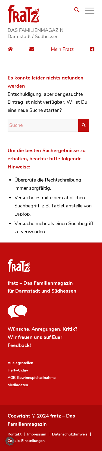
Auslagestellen (20, 363)
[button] (10, 441)
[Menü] (86, 11)
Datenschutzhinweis (70, 434)
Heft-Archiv (18, 370)
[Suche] (74, 11)
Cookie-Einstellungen (26, 441)
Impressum (36, 434)
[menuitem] (74, 11)
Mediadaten (18, 385)
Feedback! (19, 345)
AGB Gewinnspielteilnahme (31, 377)
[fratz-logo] (51, 13)
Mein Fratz (62, 49)
